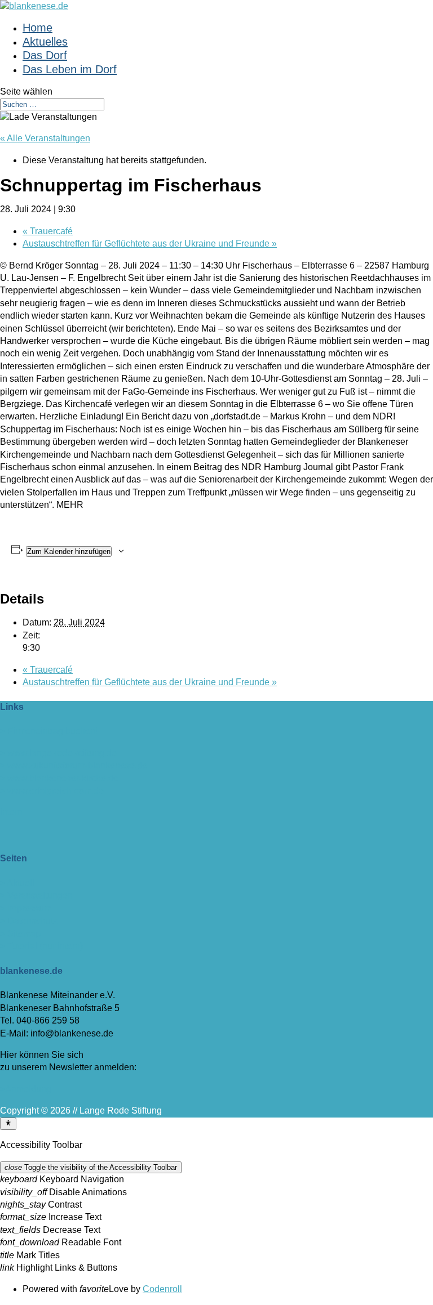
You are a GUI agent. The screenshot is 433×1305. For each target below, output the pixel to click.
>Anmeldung (25, 1089)
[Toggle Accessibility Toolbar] (8, 1124)
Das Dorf (45, 55)
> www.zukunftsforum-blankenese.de (73, 765)
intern (11, 812)
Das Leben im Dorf (70, 69)
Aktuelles (45, 41)
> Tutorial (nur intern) (41, 946)
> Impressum (25, 908)
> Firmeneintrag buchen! (49, 731)
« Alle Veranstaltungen (45, 138)
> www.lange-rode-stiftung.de (58, 753)
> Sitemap (20, 933)
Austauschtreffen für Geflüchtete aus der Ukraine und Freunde (150, 243)
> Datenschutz (29, 921)
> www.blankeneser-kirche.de (59, 778)
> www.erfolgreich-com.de (52, 790)
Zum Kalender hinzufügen (69, 551)
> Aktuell (17, 883)
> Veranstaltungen (36, 895)
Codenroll (162, 1289)
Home (37, 27)
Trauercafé (48, 231)
